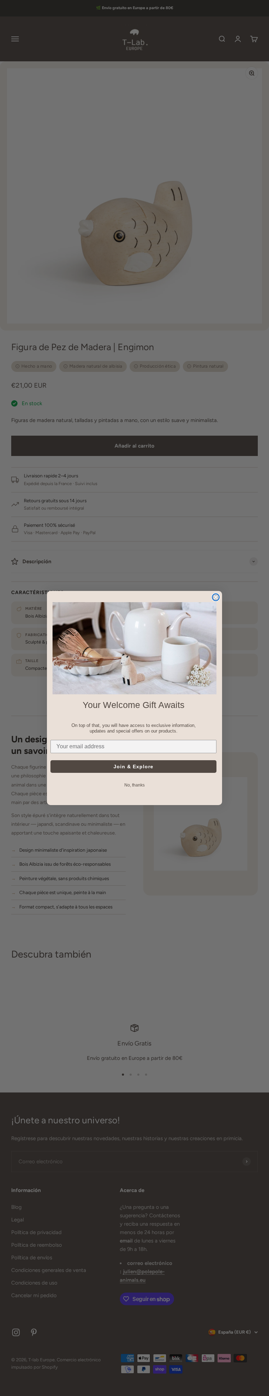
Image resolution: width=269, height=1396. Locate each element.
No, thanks (134, 785)
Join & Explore (133, 766)
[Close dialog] (215, 597)
